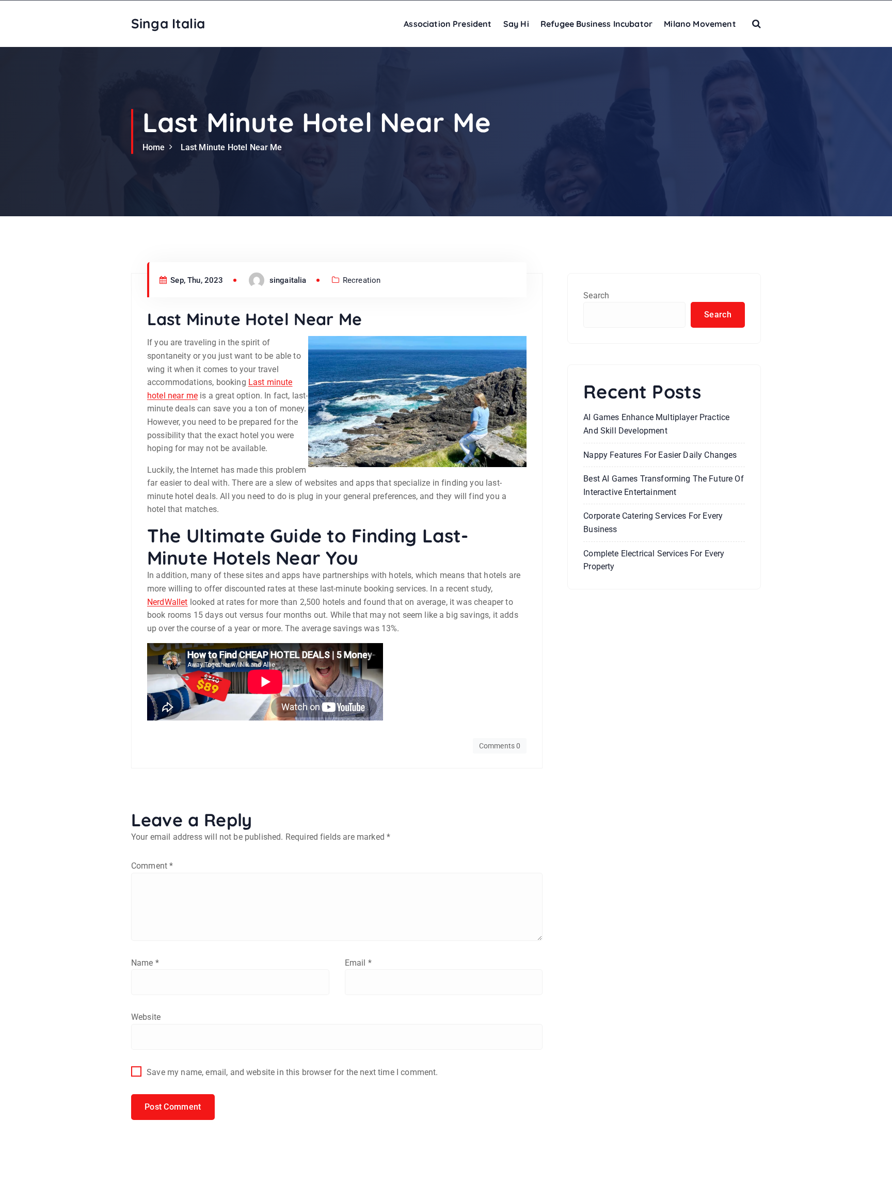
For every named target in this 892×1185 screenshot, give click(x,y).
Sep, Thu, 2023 (195, 280)
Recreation (362, 280)
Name (145, 963)
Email (358, 963)
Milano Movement (700, 24)
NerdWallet (167, 602)
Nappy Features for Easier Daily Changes (660, 455)
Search (596, 295)
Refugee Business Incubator (596, 24)
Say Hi (516, 24)
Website (146, 1017)
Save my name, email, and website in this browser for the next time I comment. (292, 1072)
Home (153, 147)
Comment (152, 866)
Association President (447, 24)
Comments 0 (500, 746)
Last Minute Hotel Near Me (231, 147)
